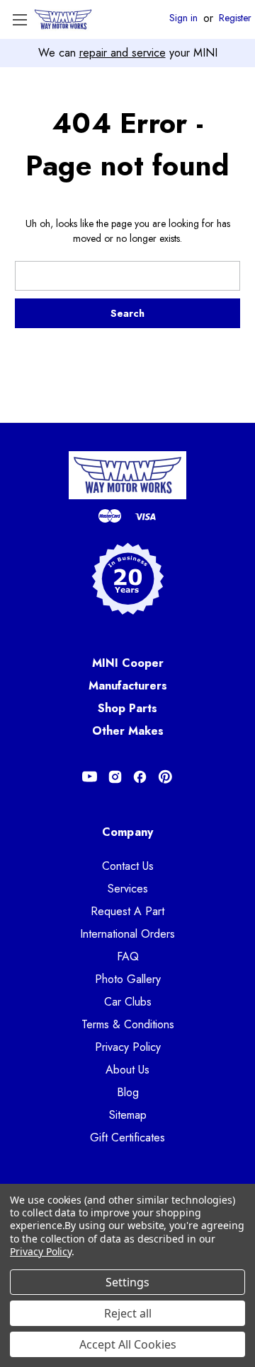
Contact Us (128, 866)
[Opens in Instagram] (115, 776)
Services (128, 888)
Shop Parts (127, 708)
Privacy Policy (128, 1047)
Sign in (183, 18)
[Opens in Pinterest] (165, 776)
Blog (128, 1092)
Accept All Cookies (127, 1344)
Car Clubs (128, 1002)
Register (235, 18)
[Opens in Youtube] (89, 776)
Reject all (128, 1313)
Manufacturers (128, 685)
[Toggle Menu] (19, 19)
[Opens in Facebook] (139, 776)
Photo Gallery (128, 979)
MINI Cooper (128, 663)
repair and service (122, 53)
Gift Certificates (127, 1137)
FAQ (128, 956)
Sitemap (128, 1115)
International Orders (127, 934)
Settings (127, 1282)
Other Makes (128, 731)
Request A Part (127, 911)
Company (128, 832)
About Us (127, 1069)
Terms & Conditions (127, 1024)
